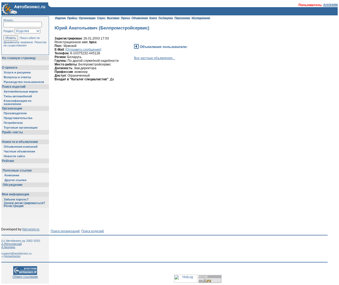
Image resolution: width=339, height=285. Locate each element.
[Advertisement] (151, 109)
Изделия (60, 18)
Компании (12, 175)
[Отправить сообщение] (83, 49)
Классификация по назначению (18, 102)
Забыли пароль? (16, 199)
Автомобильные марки (21, 91)
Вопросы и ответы (17, 77)
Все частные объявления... (154, 58)
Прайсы (72, 18)
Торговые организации (21, 127)
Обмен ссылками (25, 277)
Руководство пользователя (24, 82)
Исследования (200, 18)
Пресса (125, 18)
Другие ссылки (15, 180)
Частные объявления (19, 151)
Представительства (18, 118)
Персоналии (182, 18)
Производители (15, 113)
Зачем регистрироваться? (24, 203)
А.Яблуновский (11, 243)
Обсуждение (12, 185)
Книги (153, 18)
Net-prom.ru (30, 229)
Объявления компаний (21, 146)
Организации (12, 108)
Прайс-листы (12, 132)
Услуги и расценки (17, 72)
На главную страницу (19, 58)
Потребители (13, 122)
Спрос (101, 18)
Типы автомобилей (18, 96)
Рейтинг (8, 161)
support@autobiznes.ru (16, 253)
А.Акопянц (8, 247)
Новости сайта (14, 156)
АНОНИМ (330, 5)
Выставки (113, 18)
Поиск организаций (65, 231)
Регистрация (14, 206)
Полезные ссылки (17, 170)
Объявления (139, 18)
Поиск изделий (13, 87)
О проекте (9, 67)
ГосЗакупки (165, 18)
